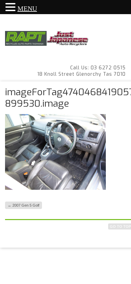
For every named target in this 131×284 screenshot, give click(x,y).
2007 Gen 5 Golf (23, 205)
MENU (27, 8)
